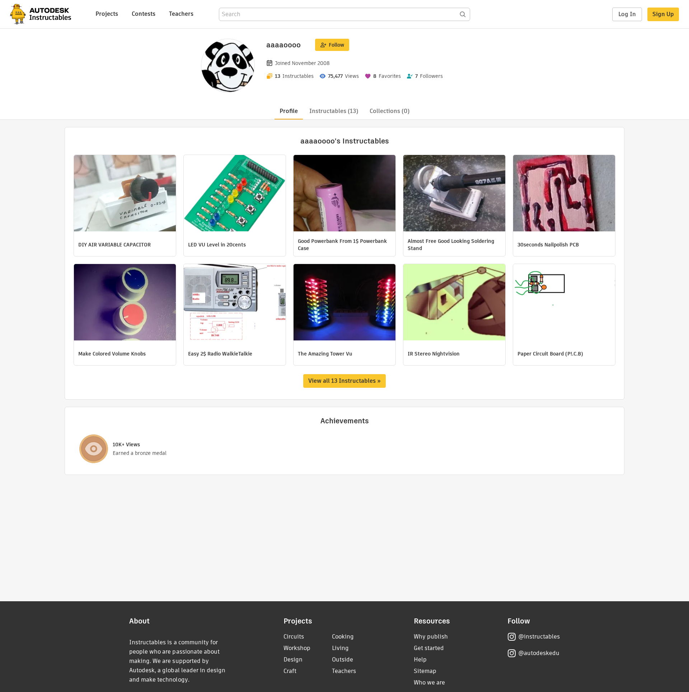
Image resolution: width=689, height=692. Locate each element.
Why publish (431, 636)
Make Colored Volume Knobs (112, 353)
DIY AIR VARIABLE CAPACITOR (114, 244)
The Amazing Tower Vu (325, 353)
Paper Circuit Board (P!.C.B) (550, 353)
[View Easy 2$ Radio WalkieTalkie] (235, 303)
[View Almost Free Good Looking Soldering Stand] (454, 194)
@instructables (539, 636)
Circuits (293, 636)
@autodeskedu (538, 653)
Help (420, 659)
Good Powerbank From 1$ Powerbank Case (342, 244)
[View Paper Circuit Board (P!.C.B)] (564, 303)
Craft (289, 671)
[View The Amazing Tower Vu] (344, 303)
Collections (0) (389, 111)
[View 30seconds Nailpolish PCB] (564, 194)
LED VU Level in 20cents (217, 244)
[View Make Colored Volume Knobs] (125, 303)
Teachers (181, 14)
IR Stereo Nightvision (434, 353)
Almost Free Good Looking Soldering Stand (451, 244)
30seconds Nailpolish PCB (548, 244)
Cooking (343, 636)
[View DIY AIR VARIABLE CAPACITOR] (125, 194)
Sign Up (663, 14)
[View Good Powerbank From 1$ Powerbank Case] (344, 194)
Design (293, 659)
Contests (143, 14)
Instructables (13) (333, 111)
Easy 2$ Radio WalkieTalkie (220, 353)
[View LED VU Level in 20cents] (235, 194)
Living (340, 648)
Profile (289, 111)
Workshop (296, 648)
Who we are (429, 682)
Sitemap (425, 671)
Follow (336, 44)
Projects (106, 14)
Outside (342, 659)
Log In (627, 14)
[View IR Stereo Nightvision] (454, 303)
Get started (429, 648)
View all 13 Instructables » (344, 381)
